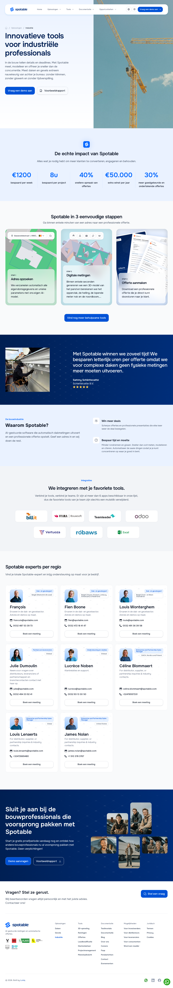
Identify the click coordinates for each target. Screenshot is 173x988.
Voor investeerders (132, 928)
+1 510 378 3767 (76, 756)
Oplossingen (52, 9)
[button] (54, 9)
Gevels (58, 933)
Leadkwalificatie (85, 942)
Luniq (22, 980)
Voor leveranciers (131, 937)
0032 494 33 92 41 (22, 694)
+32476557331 (130, 694)
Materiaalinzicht (85, 955)
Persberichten (107, 955)
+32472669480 (21, 756)
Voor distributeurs (131, 933)
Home (39, 9)
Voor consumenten (132, 942)
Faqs (103, 950)
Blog (103, 937)
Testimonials (106, 928)
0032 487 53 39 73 (23, 625)
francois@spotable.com (26, 620)
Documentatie (107, 933)
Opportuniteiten (106, 9)
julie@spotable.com (24, 688)
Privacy (150, 933)
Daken (58, 928)
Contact (104, 959)
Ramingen (82, 933)
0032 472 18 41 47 (77, 625)
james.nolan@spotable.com (82, 750)
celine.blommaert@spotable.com (140, 688)
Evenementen (107, 963)
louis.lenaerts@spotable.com (28, 750)
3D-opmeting (83, 928)
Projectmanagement (87, 950)
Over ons (105, 942)
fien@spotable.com (78, 620)
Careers (104, 946)
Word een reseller (131, 946)
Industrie (29, 28)
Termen (150, 928)
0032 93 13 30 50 (77, 694)
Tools (68, 9)
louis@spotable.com (133, 620)
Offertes (81, 937)
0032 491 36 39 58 (132, 625)
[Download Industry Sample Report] (6, 28)
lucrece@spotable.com (80, 688)
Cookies (150, 937)
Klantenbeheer (84, 946)
